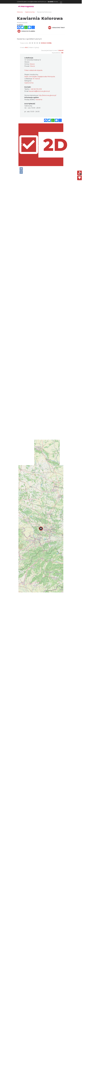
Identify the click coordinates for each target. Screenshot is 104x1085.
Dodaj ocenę (46, 43)
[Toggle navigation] (61, 2)
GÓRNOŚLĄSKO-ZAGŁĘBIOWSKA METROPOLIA (31, 1)
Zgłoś (60, 50)
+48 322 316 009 (36, 89)
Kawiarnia (39, 99)
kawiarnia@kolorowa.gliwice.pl (39, 91)
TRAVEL (53, 1)
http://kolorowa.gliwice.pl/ (47, 95)
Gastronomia (28, 83)
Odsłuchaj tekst (58, 27)
